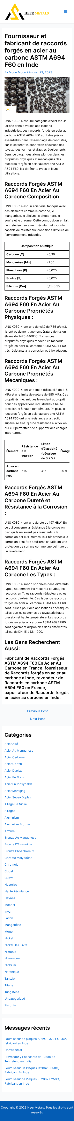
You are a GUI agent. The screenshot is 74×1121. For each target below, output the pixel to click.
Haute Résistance (17, 891)
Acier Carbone (14, 757)
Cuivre (9, 878)
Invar (8, 911)
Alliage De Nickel (16, 804)
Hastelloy (11, 884)
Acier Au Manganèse (19, 750)
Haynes (10, 898)
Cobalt (9, 871)
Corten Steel (13, 1050)
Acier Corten (13, 764)
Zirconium (11, 1005)
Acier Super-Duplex (18, 797)
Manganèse (13, 925)
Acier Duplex (13, 770)
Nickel (9, 938)
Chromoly (11, 864)
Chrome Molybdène (18, 858)
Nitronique (12, 972)
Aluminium (12, 817)
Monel (9, 931)
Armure (10, 831)
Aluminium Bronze (17, 824)
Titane (9, 985)
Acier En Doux (14, 777)
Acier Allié (11, 744)
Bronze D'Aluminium (18, 844)
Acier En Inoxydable (18, 784)
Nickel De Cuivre (16, 945)
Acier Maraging (15, 791)
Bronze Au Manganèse (20, 837)
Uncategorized (15, 998)
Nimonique (12, 958)
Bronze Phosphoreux (19, 851)
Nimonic (10, 952)
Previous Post (37, 711)
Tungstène (12, 992)
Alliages (10, 811)
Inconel (10, 905)
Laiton (9, 918)
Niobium (10, 965)
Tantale (10, 978)
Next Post (37, 719)
